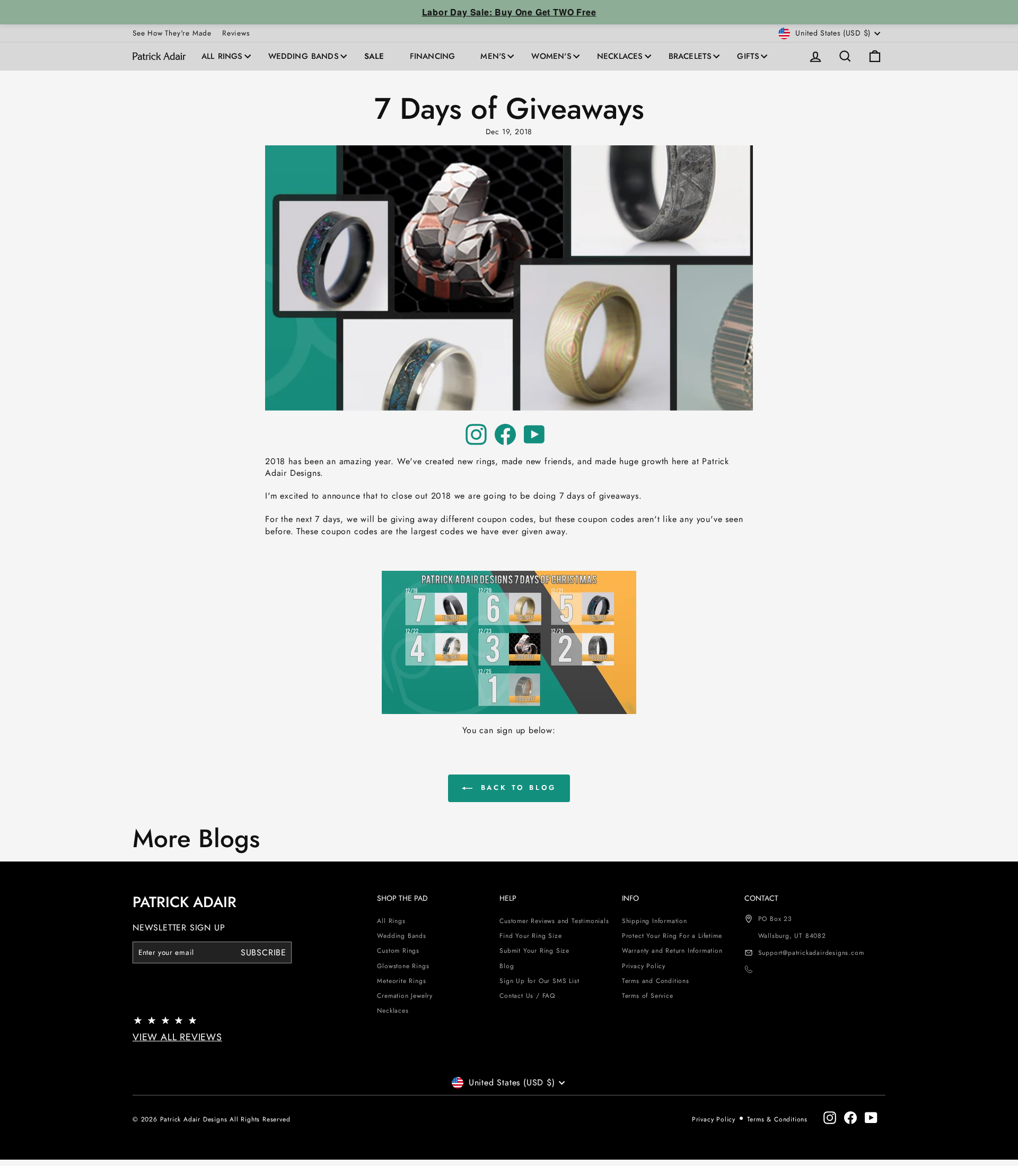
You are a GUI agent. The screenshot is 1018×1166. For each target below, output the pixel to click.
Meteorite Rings (401, 981)
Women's (551, 56)
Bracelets (690, 56)
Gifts (748, 56)
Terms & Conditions (777, 1119)
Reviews (236, 33)
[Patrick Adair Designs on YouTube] (534, 434)
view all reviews (177, 1037)
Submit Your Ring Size (534, 950)
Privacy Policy (643, 966)
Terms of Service (647, 995)
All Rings (222, 56)
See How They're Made (172, 33)
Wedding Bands (303, 56)
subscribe (263, 952)
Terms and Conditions (655, 981)
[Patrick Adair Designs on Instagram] (476, 434)
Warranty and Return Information (672, 950)
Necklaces (620, 56)
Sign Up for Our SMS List (539, 981)
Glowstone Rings (403, 966)
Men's (493, 56)
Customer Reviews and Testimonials (554, 921)
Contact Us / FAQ (527, 995)
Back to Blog (517, 787)
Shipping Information (654, 921)
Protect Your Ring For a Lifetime (672, 936)
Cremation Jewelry (405, 995)
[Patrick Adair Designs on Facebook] (505, 434)
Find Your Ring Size (530, 936)
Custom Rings (398, 950)
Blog (506, 966)
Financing (432, 56)
